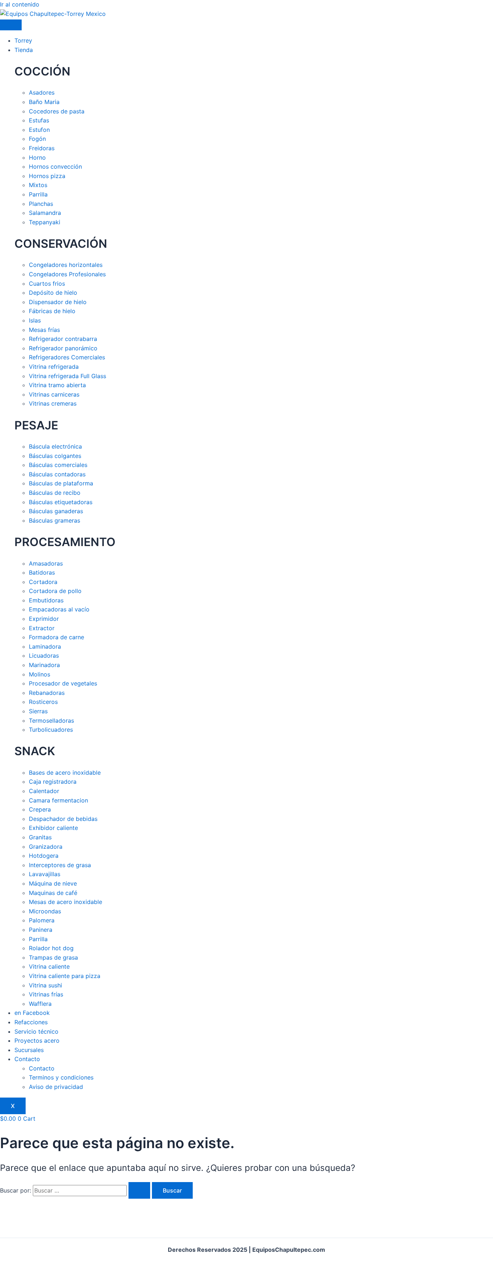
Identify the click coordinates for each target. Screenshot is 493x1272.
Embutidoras (46, 600)
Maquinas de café (53, 892)
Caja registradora (53, 781)
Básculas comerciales (58, 464)
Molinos (39, 674)
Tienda (23, 49)
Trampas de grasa (53, 957)
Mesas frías (44, 329)
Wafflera (40, 1003)
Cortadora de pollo (55, 590)
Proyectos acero (37, 1040)
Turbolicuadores (51, 729)
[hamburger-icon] (11, 25)
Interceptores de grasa (60, 865)
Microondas (45, 911)
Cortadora (43, 581)
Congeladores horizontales (65, 264)
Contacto (27, 1059)
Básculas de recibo (54, 492)
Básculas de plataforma (61, 483)
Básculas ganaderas (56, 511)
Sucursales (29, 1049)
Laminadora (45, 646)
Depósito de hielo (53, 292)
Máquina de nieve (53, 883)
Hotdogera (43, 855)
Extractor (41, 628)
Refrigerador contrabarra (63, 338)
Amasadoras (46, 563)
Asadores (41, 92)
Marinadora (44, 665)
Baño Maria (44, 101)
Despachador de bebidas (63, 818)
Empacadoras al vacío (59, 609)
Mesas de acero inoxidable (65, 901)
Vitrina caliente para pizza (64, 975)
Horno (37, 157)
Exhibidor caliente (53, 827)
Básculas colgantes (55, 455)
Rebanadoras (47, 692)
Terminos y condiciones (61, 1077)
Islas (35, 320)
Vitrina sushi (45, 985)
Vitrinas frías (46, 994)
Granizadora (45, 846)
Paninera (40, 929)
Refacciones (31, 1022)
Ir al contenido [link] (19, 4)
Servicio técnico (36, 1031)
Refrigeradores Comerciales (67, 357)
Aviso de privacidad (56, 1086)
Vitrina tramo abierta (57, 385)
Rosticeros (43, 701)
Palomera (41, 920)
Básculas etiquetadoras (60, 502)
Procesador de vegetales (63, 683)
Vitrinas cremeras (53, 403)
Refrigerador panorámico (63, 348)
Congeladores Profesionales (67, 274)
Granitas (40, 837)
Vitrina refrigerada (54, 366)
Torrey (23, 40)
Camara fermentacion (58, 800)
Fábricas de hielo (52, 311)
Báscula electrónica (55, 446)
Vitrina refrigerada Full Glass (67, 376)
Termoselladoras (51, 720)
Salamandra (45, 212)
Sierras (38, 711)
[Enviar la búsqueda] (139, 1190)
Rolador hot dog (51, 948)
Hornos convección (55, 166)
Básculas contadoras (57, 474)
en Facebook (32, 1012)
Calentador (44, 791)
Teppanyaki (44, 222)
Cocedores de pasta (56, 111)
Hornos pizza (47, 175)
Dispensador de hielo (58, 302)
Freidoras (41, 148)
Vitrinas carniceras (54, 394)
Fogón (37, 138)
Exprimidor (44, 618)
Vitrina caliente (49, 966)
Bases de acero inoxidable (65, 772)
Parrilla (38, 194)
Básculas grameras (54, 520)
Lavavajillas (44, 874)
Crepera (40, 809)
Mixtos (38, 185)
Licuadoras (44, 655)
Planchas (41, 203)
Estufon (39, 129)
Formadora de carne (56, 637)
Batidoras (42, 572)
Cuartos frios (47, 283)
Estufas (39, 120)
